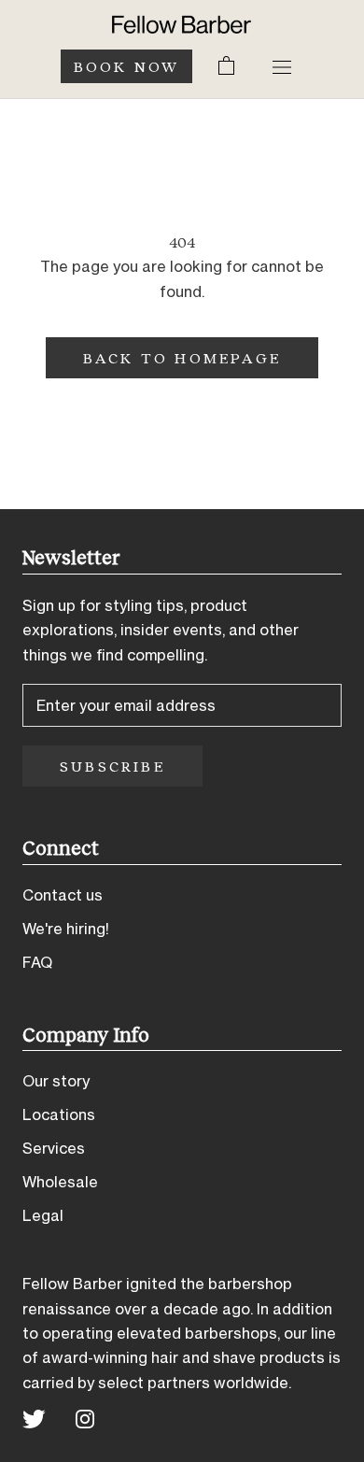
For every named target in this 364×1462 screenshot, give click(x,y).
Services (53, 1148)
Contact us (62, 895)
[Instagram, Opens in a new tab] (85, 1417)
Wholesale (60, 1181)
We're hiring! (65, 928)
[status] (226, 66)
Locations (58, 1114)
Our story (56, 1081)
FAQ (37, 962)
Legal (42, 1215)
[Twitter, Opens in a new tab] (34, 1417)
